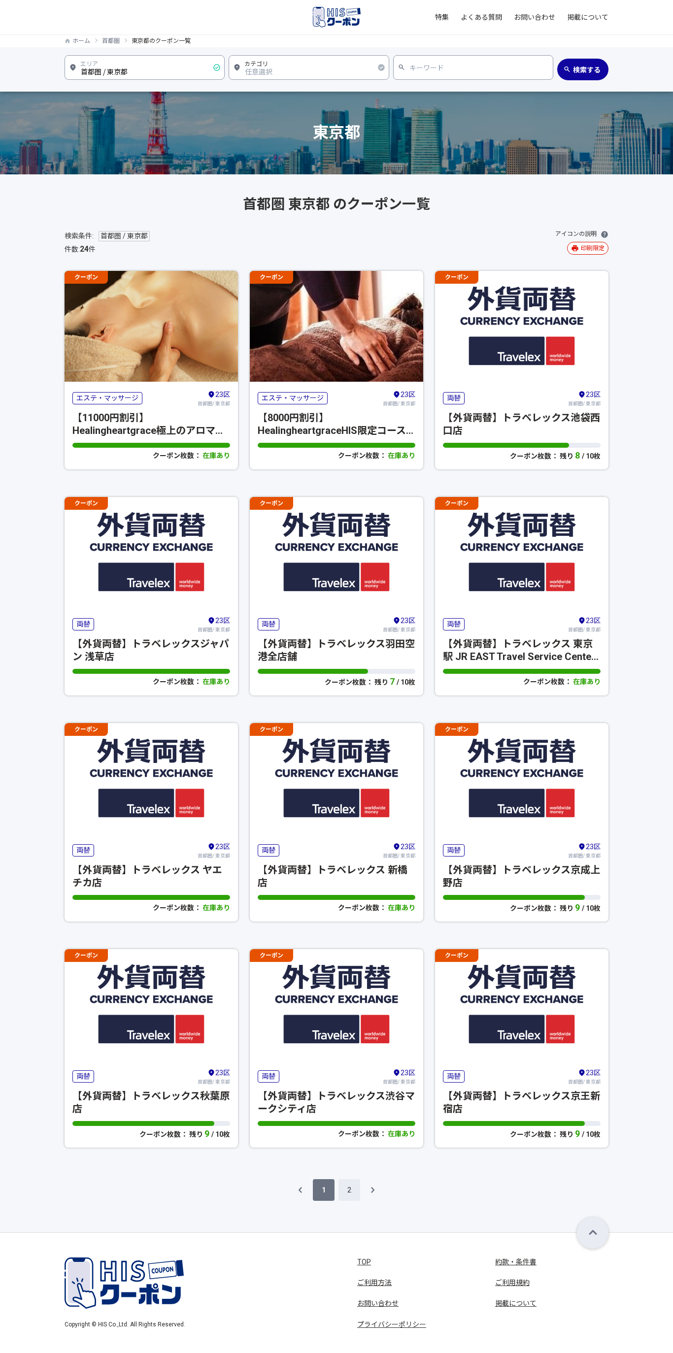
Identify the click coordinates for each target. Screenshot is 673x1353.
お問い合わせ (534, 17)
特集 (442, 17)
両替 (454, 398)
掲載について (587, 17)
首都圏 (111, 40)
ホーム (81, 40)
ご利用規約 (512, 1283)
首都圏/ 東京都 (214, 398)
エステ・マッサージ (107, 398)
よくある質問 (481, 17)
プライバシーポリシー (391, 1324)
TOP (364, 1262)
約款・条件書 (516, 1262)
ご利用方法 (374, 1283)
